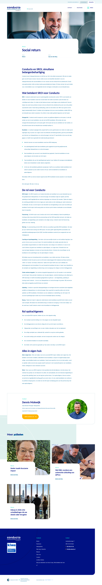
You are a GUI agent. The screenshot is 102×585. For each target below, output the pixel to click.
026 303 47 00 (70, 546)
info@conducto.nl (71, 549)
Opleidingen (84, 2)
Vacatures (79, 7)
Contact (70, 7)
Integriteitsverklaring (24, 578)
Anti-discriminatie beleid (24, 579)
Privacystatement (23, 581)
